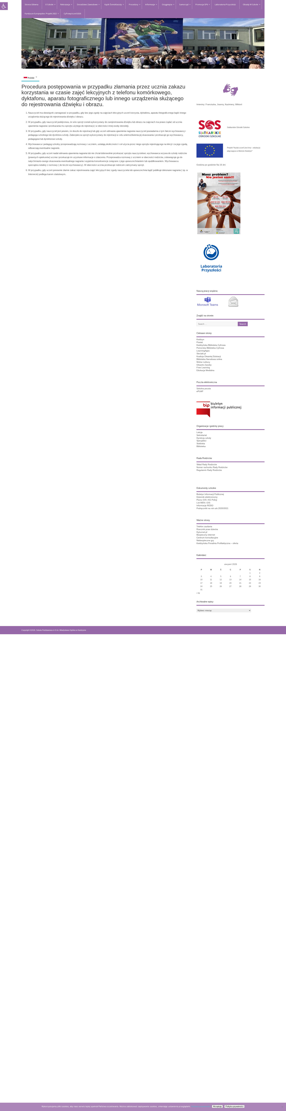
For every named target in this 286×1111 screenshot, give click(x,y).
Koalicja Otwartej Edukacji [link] (208, 356)
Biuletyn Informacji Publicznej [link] (210, 494)
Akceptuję (217, 1106)
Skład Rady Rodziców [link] (206, 464)
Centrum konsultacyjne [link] (207, 538)
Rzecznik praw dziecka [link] (207, 529)
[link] (4, 6)
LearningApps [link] (203, 351)
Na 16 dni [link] (221, 165)
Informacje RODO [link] (204, 505)
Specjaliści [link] (201, 441)
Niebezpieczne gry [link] (205, 540)
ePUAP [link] (199, 391)
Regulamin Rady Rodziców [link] (209, 470)
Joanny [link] (220, 104)
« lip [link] (198, 593)
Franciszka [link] (211, 104)
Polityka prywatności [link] (200, 1106)
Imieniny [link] (200, 104)
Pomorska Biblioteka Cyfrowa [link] (210, 348)
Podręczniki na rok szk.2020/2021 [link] (212, 508)
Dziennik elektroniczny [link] (206, 497)
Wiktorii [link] (238, 104)
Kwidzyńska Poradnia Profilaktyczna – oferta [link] (217, 543)
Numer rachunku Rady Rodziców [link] (211, 467)
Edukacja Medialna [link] (205, 370)
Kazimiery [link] (229, 104)
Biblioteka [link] (201, 446)
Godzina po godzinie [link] (206, 165)
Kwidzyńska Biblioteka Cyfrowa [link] (211, 345)
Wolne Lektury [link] (203, 362)
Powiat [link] (199, 342)
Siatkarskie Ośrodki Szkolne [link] (238, 127)
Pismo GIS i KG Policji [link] (206, 500)
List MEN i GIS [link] (203, 503)
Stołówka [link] (200, 443)
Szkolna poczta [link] (203, 388)
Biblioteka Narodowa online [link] (209, 359)
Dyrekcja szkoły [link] (203, 438)
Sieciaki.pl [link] (201, 353)
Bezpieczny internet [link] (205, 535)
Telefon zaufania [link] (204, 526)
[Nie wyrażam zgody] (282, 1106)
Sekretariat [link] (201, 435)
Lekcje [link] (199, 432)
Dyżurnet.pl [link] (201, 532)
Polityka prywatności (234, 1106)
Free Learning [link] (203, 367)
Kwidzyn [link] (200, 339)
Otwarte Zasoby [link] (204, 365)
